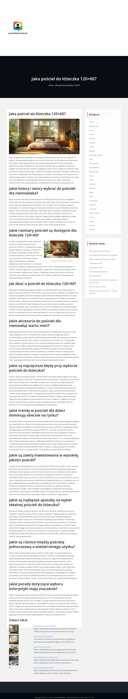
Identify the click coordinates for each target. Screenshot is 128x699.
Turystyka (92, 209)
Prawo (91, 180)
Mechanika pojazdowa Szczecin (99, 251)
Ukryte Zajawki (94, 213)
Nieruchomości (94, 167)
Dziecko (91, 134)
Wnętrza (92, 225)
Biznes (91, 122)
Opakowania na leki (95, 263)
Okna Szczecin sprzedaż (97, 287)
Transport (92, 205)
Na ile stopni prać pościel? (43, 636)
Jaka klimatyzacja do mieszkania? (46, 657)
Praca (91, 176)
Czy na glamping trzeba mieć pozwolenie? (103, 255)
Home (50, 85)
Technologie (93, 201)
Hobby (91, 147)
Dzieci (91, 130)
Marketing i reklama (95, 155)
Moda (91, 159)
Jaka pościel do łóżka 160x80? (45, 626)
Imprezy (92, 151)
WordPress (61, 697)
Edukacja (92, 138)
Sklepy (91, 192)
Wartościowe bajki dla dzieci (98, 272)
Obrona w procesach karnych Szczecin (102, 259)
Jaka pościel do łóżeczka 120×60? (67, 85)
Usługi (91, 221)
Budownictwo (93, 126)
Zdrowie (92, 230)
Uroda (91, 217)
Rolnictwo (92, 188)
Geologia (92, 143)
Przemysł (92, 184)
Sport (91, 196)
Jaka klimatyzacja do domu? (44, 668)
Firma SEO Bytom (95, 276)
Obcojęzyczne (94, 172)
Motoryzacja (93, 163)
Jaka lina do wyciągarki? (42, 647)
